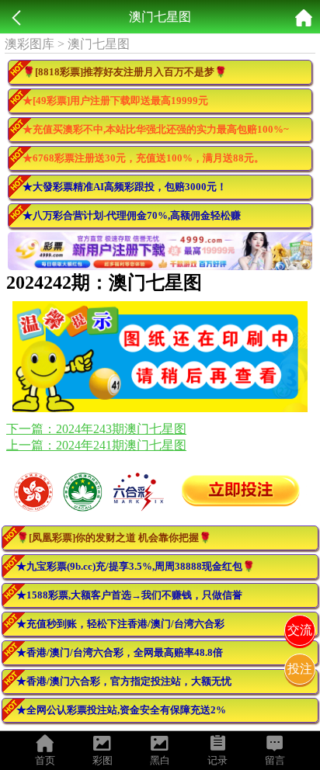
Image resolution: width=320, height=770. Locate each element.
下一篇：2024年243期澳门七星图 (96, 428)
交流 (299, 629)
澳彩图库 (29, 43)
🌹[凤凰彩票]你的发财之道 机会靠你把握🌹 (113, 537)
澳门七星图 (99, 43)
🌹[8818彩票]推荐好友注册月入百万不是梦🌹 (125, 72)
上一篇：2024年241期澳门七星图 (96, 445)
